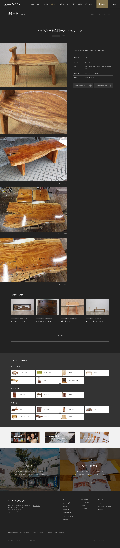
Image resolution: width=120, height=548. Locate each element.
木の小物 (84, 508)
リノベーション (88, 62)
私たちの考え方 (35, 4)
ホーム (87, 14)
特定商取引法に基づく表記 (14, 540)
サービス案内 (45, 4)
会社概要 (80, 4)
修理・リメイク (85, 505)
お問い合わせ (88, 4)
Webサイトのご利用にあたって (30, 540)
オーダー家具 (85, 502)
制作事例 (53, 4)
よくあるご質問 (71, 4)
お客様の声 (62, 4)
